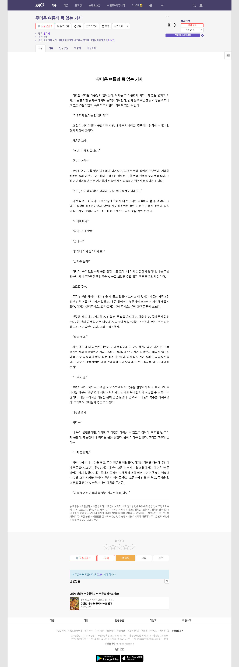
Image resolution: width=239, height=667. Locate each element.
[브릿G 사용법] (151, 5)
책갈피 (77, 48)
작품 (40, 48)
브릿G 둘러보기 (75, 630)
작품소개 (91, 48)
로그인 (100, 574)
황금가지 (111, 643)
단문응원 (63, 48)
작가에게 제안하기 (183, 35)
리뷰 (51, 48)
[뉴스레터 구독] (122, 649)
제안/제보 (110, 630)
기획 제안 (99, 630)
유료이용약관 (133, 630)
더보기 (111, 40)
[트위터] (117, 649)
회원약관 (121, 630)
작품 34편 (189, 29)
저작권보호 (164, 630)
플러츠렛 (186, 21)
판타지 (47, 33)
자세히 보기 (92, 519)
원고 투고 (89, 630)
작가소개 (118, 26)
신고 (161, 558)
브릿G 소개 (61, 630)
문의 (166, 638)
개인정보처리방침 (149, 630)
